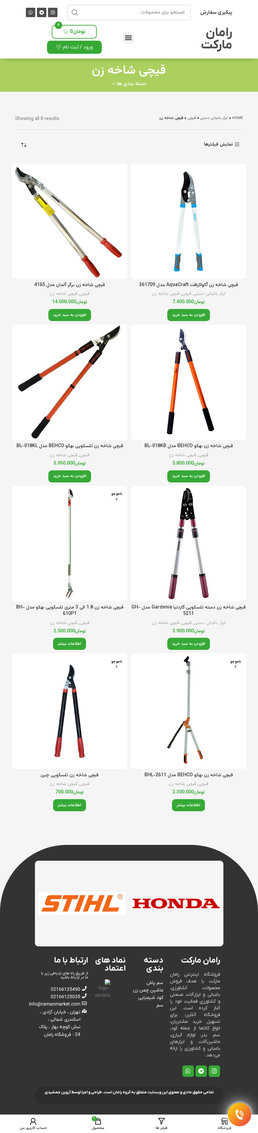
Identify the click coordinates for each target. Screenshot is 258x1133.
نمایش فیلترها (218, 144)
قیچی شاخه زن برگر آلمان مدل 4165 (69, 285)
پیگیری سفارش (216, 12)
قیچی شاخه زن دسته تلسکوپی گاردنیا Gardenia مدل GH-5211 (188, 611)
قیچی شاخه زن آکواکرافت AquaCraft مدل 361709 (188, 285)
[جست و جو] (75, 12)
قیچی (191, 118)
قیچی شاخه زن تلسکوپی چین (69, 775)
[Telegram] (41, 12)
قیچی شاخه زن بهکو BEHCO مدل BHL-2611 (188, 775)
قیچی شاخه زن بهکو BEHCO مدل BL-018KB (188, 446)
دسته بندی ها (131, 83)
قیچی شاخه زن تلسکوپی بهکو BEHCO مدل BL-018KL (69, 446)
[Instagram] (52, 12)
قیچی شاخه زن (165, 294)
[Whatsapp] (30, 12)
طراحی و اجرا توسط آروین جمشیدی (73, 1092)
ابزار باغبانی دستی (214, 118)
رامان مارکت (216, 39)
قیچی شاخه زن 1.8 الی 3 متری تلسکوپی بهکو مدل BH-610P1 (69, 611)
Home (237, 118)
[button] (128, 37)
